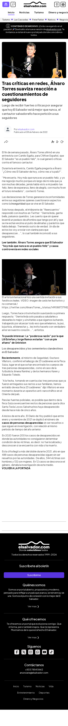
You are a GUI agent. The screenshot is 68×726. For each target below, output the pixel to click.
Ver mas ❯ (33, 606)
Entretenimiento (26, 692)
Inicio (11, 12)
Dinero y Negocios (33, 698)
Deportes (44, 692)
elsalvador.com (53, 29)
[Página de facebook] (16, 653)
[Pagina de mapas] (56, 4)
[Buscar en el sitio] (13, 4)
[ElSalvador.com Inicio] (35, 4)
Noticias (24, 12)
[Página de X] (23, 653)
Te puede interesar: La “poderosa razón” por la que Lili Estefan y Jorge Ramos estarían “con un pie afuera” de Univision (33, 339)
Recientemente (11, 357)
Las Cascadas (21, 19)
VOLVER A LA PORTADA (16, 468)
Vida (51, 686)
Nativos (52, 19)
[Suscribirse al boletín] (5, 4)
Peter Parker (38, 19)
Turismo (39, 12)
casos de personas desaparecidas (22, 422)
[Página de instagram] (30, 653)
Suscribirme (34, 575)
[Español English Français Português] (63, 4)
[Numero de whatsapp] (37, 653)
